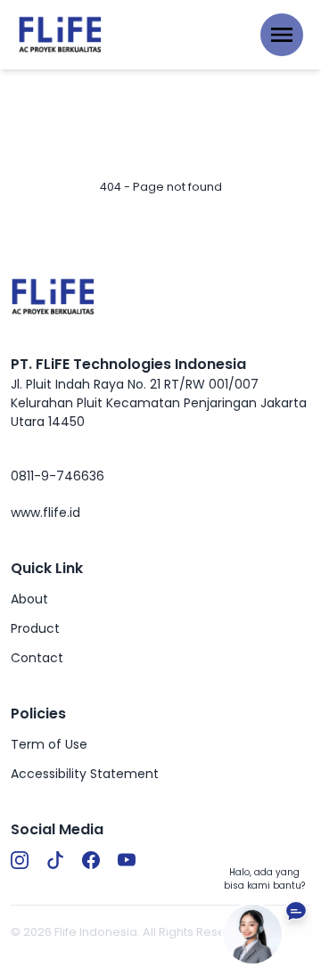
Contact (37, 658)
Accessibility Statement (85, 774)
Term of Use (49, 744)
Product (35, 628)
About (29, 599)
